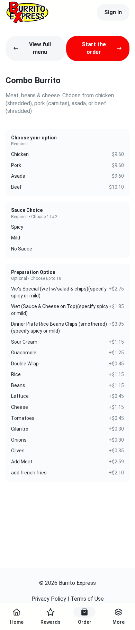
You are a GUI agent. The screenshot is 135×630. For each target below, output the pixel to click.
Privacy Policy (49, 598)
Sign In (113, 12)
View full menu (40, 48)
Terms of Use (87, 598)
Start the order (94, 48)
